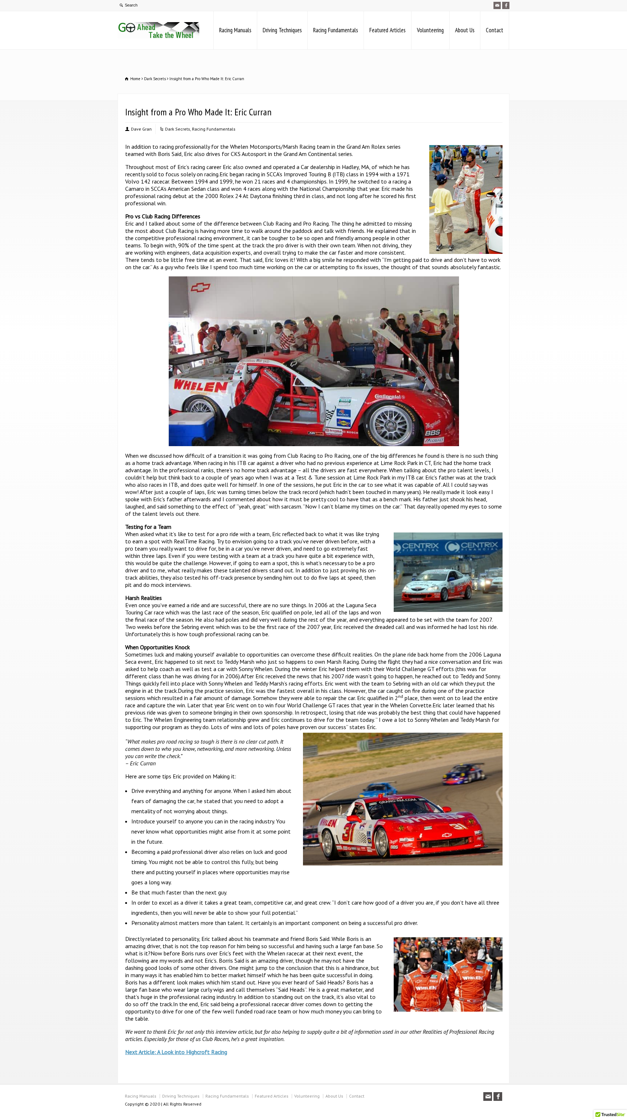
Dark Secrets (177, 129)
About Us (465, 30)
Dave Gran (141, 129)
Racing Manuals (235, 30)
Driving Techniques (282, 30)
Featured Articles (387, 30)
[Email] (497, 5)
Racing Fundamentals (335, 30)
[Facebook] (505, 5)
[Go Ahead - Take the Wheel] (158, 30)
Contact (494, 30)
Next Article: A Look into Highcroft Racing (176, 1052)
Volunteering (430, 30)
